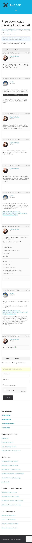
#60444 (27, 139)
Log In (8, 397)
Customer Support (7, 442)
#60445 (27, 165)
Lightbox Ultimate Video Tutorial (11, 505)
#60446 (27, 192)
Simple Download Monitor (10, 528)
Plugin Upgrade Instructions (10, 461)
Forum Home (6, 415)
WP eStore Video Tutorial (9, 492)
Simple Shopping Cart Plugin (10, 523)
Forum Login (6, 427)
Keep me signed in (9, 385)
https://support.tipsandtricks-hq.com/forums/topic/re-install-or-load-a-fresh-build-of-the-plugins (15, 213)
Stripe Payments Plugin (8, 519)
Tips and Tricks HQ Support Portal (9, 29)
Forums (19, 29)
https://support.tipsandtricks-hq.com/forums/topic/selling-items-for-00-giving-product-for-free (15, 312)
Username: (6, 374)
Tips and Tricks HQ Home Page (11, 478)
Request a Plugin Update (9, 446)
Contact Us (5, 438)
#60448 (27, 290)
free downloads (11, 34)
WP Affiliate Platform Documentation (13, 473)
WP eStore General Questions (9, 30)
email (6, 34)
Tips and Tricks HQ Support (16, 5)
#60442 (27, 78)
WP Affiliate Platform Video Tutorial (12, 500)
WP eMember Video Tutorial (10, 496)
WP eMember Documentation (11, 469)
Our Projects (5, 482)
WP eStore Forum (26, 29)
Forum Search (6, 419)
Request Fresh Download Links (11, 450)
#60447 (27, 226)
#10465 (27, 53)
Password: (6, 379)
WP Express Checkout (8, 515)
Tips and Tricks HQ (16, 539)
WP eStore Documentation (10, 465)
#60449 (27, 336)
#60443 (27, 114)
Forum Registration (8, 423)
